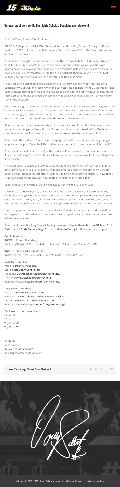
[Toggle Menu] (113, 7)
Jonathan (99, 481)
